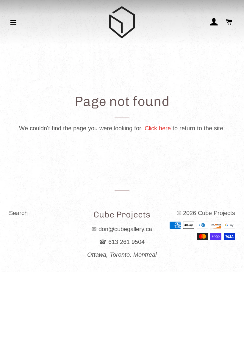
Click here (158, 128)
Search (18, 213)
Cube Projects (216, 213)
